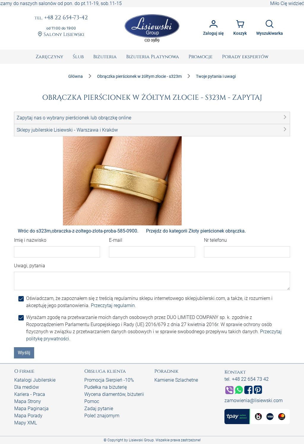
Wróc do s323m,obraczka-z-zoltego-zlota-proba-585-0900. (78, 231)
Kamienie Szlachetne (176, 380)
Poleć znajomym (101, 415)
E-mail (115, 240)
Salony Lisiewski (63, 34)
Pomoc (91, 401)
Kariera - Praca (29, 394)
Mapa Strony (27, 401)
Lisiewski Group (141, 440)
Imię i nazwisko (30, 240)
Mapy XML (25, 423)
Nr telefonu (215, 240)
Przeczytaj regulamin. (113, 305)
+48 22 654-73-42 (61, 18)
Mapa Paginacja (31, 408)
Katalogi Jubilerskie (35, 380)
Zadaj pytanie (98, 408)
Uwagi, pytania (29, 265)
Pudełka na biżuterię (105, 387)
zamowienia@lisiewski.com (253, 400)
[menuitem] (49, 57)
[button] (152, 118)
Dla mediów (26, 387)
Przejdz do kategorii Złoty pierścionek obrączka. (196, 231)
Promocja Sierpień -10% (109, 380)
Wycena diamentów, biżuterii (114, 394)
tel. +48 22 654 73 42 (246, 379)
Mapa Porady (28, 415)
